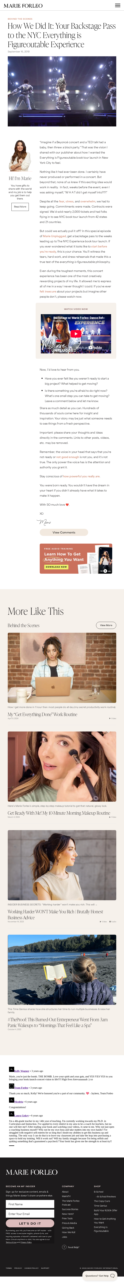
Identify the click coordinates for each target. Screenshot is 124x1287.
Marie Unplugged (54, 236)
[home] (23, 5)
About (65, 1191)
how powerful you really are (81, 476)
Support (45, 1268)
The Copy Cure (102, 1201)
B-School (98, 1191)
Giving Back (68, 1227)
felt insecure (48, 291)
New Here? (68, 1213)
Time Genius (100, 1205)
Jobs (64, 1236)
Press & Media (69, 1223)
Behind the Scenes (20, 18)
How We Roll (68, 1232)
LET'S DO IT (30, 1223)
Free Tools (67, 1218)
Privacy (18, 1268)
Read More (20, 206)
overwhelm (87, 201)
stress (69, 201)
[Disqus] (62, 1105)
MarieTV (66, 1196)
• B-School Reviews (106, 1196)
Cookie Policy (32, 1268)
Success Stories (70, 1209)
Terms (9, 1268)
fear (61, 201)
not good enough (67, 457)
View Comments (64, 532)
